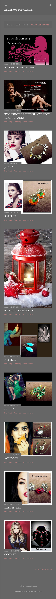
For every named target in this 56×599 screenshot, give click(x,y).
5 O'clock (11, 458)
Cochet (10, 554)
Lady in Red (12, 507)
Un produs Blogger (30, 586)
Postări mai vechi (43, 569)
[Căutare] (50, 4)
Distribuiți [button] (8, 71)
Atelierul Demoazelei (18, 9)
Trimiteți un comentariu (23, 71)
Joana (8, 167)
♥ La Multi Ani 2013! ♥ (19, 67)
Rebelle (10, 216)
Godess (9, 409)
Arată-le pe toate (40, 25)
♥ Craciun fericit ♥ (18, 310)
